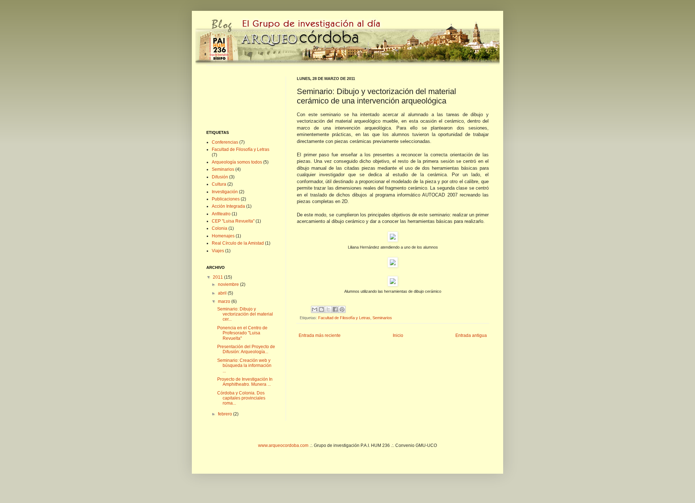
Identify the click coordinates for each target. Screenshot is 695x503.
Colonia (219, 228)
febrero (225, 414)
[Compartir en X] (328, 309)
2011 (218, 277)
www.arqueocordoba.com (283, 445)
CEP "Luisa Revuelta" (233, 221)
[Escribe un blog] (321, 309)
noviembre (229, 284)
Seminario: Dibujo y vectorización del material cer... (245, 314)
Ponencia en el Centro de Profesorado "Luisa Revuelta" (242, 333)
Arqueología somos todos (237, 162)
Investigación (225, 191)
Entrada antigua (471, 335)
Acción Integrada (228, 206)
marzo (224, 301)
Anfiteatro (221, 213)
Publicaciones (226, 199)
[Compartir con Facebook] (335, 309)
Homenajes (223, 235)
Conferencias (225, 142)
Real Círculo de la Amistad (238, 243)
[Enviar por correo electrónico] (314, 309)
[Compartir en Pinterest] (342, 309)
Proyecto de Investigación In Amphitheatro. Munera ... (245, 382)
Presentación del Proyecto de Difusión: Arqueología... (246, 349)
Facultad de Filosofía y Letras (344, 318)
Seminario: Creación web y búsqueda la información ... (244, 365)
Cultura (219, 184)
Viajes (218, 250)
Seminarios (382, 318)
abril (223, 293)
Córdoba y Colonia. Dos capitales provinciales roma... (241, 398)
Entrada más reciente (320, 335)
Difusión (220, 176)
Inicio (398, 335)
